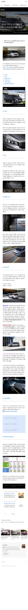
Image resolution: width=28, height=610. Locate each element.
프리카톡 (3, 1)
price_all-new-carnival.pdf (10, 411)
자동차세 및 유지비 (9, 83)
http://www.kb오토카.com (10, 491)
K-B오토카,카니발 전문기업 (9, 493)
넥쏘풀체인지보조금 (23, 5)
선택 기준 (7, 80)
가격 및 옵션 (8, 81)
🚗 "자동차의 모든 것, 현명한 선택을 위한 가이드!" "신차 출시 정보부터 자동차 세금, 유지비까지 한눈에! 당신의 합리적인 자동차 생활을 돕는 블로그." (11, 549)
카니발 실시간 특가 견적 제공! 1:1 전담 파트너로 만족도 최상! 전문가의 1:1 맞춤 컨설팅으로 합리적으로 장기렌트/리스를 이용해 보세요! (10, 506)
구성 (6, 76)
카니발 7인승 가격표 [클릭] (11, 418)
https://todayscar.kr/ (8, 501)
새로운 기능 (8, 78)
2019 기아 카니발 (7, 67)
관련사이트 (3, 561)
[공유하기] (7, 514)
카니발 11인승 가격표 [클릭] (11, 429)
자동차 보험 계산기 (15, 5)
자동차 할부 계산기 (7, 5)
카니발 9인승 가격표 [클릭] (11, 424)
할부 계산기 (3, 563)
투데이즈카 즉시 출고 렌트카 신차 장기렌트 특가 (9, 503)
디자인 (6, 74)
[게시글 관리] (8, 514)
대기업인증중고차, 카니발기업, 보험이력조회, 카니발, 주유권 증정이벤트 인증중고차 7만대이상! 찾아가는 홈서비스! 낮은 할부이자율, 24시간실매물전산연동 (10, 496)
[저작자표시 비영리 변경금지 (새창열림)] (18, 514)
